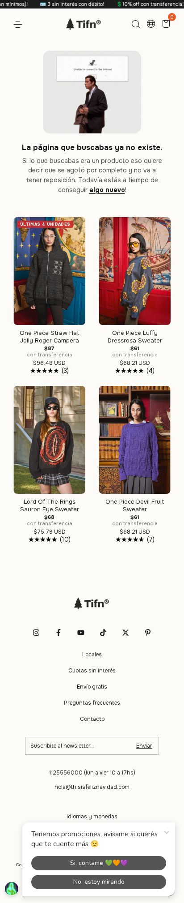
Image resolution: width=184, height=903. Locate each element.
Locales (92, 654)
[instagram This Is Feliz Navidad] (36, 632)
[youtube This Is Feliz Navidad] (80, 632)
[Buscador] (135, 25)
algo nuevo (107, 190)
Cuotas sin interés (92, 670)
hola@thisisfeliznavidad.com (92, 787)
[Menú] (19, 25)
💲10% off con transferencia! (139, 4)
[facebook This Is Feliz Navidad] (58, 632)
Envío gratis (92, 686)
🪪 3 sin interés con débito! (61, 4)
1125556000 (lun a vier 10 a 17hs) (92, 772)
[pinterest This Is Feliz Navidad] (147, 632)
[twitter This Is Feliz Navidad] (125, 632)
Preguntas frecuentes (92, 702)
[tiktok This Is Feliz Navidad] (103, 632)
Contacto (92, 719)
